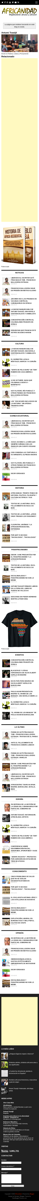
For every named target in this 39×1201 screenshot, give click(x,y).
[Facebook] (4, 2)
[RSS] (18, 2)
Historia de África (9, 1128)
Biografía (6, 1113)
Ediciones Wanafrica (10, 1122)
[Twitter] (2, 2)
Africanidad (18, 1194)
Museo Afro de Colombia (11, 1134)
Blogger (32, 1194)
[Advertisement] (19, 140)
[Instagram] (7, 2)
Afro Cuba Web (8, 1102)
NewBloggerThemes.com (19, 1198)
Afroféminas (7, 1105)
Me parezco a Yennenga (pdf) (12, 1119)
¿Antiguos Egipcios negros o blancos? (21, 1054)
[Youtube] (10, 2)
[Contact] (16, 2)
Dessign (16, 1196)
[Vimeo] (13, 2)
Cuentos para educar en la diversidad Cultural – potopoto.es (16, 1116)
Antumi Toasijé (8, 1111)
